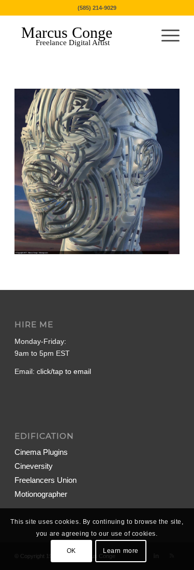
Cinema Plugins (41, 452)
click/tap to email (64, 371)
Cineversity (33, 466)
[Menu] (165, 36)
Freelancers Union (45, 480)
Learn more (121, 550)
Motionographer (40, 494)
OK (71, 550)
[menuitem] (165, 36)
